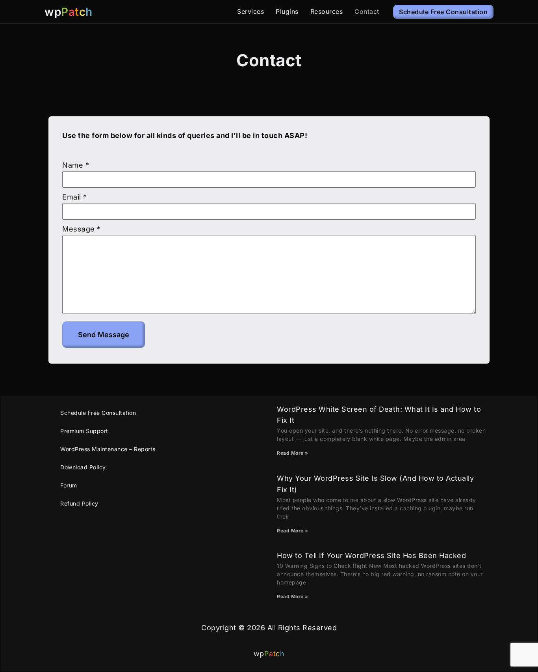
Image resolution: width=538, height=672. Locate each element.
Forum (68, 485)
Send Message (103, 334)
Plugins (287, 11)
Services (250, 11)
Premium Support (84, 430)
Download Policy (83, 467)
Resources (326, 11)
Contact (366, 11)
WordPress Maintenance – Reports (108, 449)
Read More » (292, 453)
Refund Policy (79, 503)
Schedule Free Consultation (98, 412)
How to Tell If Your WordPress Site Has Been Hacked (371, 555)
